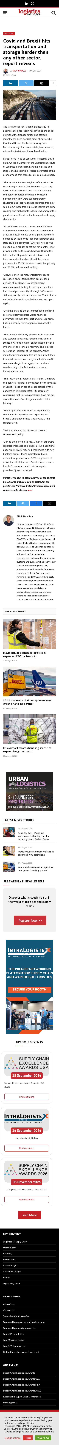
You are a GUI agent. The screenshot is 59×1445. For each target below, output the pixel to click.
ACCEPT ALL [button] (43, 1438)
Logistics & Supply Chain (15, 1241)
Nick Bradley (19, 70)
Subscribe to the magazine (16, 1316)
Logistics (9, 33)
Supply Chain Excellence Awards (19, 1372)
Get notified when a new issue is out (21, 1352)
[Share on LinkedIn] (10, 83)
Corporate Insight (12, 1271)
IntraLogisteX (10, 1402)
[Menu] (5, 12)
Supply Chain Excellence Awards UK (26, 1189)
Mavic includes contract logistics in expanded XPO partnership (24, 654)
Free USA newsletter (13, 1334)
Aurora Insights (11, 1265)
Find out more (26, 1096)
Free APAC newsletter (14, 1346)
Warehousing (9, 1247)
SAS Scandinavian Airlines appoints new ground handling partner (27, 702)
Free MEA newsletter (13, 1340)
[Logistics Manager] (29, 13)
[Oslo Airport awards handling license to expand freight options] (29, 729)
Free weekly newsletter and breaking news (24, 1322)
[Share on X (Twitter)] (26, 83)
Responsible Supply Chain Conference (22, 1396)
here (30, 490)
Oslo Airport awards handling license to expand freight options (27, 749)
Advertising (9, 1304)
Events (6, 1277)
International (9, 1259)
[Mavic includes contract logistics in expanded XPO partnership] (29, 634)
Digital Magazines (11, 1283)
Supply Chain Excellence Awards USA (21, 1378)
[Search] (53, 12)
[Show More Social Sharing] (53, 83)
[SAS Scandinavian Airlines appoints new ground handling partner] (29, 681)
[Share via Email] (41, 83)
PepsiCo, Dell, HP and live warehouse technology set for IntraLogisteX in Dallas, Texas (33, 836)
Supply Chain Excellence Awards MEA (21, 1384)
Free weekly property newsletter (19, 1328)
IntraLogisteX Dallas (27, 1137)
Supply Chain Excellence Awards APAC (22, 1390)
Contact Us (8, 1310)
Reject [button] (28, 1438)
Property (7, 1253)
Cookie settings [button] (13, 1438)
